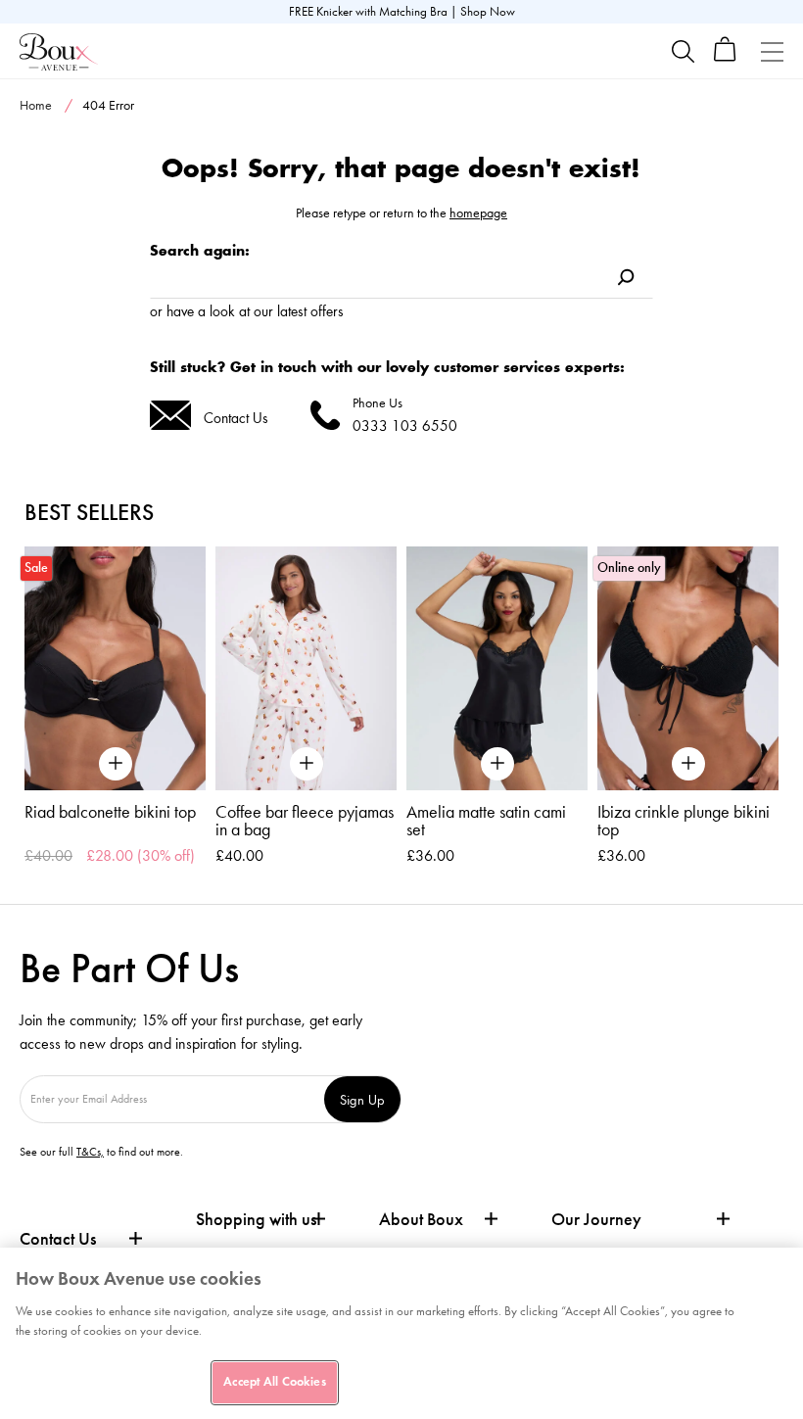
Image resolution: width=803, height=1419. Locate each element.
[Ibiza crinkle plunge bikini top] (688, 668)
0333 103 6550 (405, 425)
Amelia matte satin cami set (486, 820)
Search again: (200, 250)
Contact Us (236, 417)
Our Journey (596, 1219)
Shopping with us (256, 1219)
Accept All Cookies (274, 1382)
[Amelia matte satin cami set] (497, 668)
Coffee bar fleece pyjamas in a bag (304, 820)
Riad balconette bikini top (110, 812)
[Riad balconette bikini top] (115, 668)
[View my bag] (725, 57)
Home (36, 105)
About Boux (421, 1219)
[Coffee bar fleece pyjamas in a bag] (306, 668)
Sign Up (362, 1099)
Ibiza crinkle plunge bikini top (683, 820)
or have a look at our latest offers (247, 311)
